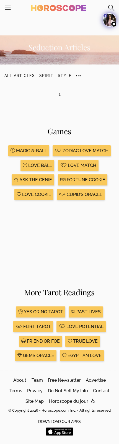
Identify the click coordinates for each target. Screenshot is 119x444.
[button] (93, 401)
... (79, 73)
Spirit (46, 75)
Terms (15, 390)
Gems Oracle (38, 355)
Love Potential (84, 326)
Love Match (81, 165)
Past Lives (88, 311)
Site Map (34, 401)
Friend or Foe (43, 341)
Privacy (35, 390)
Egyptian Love (84, 355)
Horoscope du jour (68, 401)
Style (64, 75)
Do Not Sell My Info (68, 390)
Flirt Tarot (36, 326)
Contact (101, 390)
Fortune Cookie (85, 179)
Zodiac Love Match (84, 150)
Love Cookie (36, 194)
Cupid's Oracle (84, 194)
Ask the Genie (35, 179)
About (19, 380)
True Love (85, 341)
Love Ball (39, 165)
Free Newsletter (64, 380)
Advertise (96, 380)
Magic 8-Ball (31, 150)
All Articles (19, 75)
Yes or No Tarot (43, 311)
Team (37, 380)
